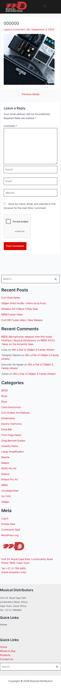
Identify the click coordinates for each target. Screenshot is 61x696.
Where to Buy (7, 651)
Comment (10, 126)
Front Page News (11, 435)
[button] (45, 6)
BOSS (4, 390)
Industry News (9, 446)
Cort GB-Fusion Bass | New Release (22, 320)
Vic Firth (6, 496)
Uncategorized (9, 490)
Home (3, 647)
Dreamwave (8, 418)
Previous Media (30, 94)
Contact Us (6, 659)
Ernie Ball (6, 429)
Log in (4, 518)
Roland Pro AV (9, 479)
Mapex (5, 462)
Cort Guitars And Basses (15, 412)
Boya (4, 396)
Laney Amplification (12, 451)
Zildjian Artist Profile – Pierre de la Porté (23, 303)
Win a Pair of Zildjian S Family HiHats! (33, 349)
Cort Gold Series (10, 297)
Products (5, 655)
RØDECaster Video (12, 314)
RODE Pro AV (8, 468)
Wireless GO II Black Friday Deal (19, 308)
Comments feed (10, 529)
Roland (5, 474)
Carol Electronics (11, 407)
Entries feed (8, 524)
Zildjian (5, 501)
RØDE (4, 485)
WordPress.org (9, 535)
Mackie (5, 457)
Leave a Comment (14, 29)
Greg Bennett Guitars (13, 440)
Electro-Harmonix (11, 423)
